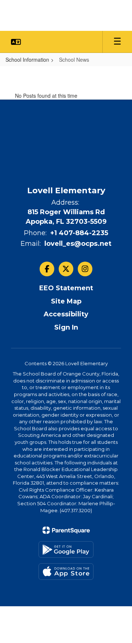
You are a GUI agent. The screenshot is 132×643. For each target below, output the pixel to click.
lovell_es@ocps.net (77, 244)
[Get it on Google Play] (66, 549)
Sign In (66, 327)
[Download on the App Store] (66, 571)
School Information (27, 59)
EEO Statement (66, 288)
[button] (16, 42)
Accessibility (66, 314)
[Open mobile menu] (117, 42)
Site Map (66, 301)
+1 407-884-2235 (79, 233)
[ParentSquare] (66, 530)
